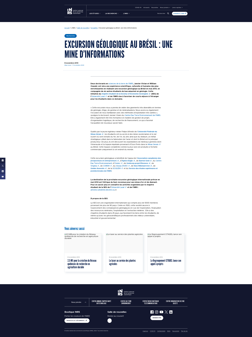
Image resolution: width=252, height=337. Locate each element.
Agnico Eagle (127, 161)
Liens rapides (176, 7)
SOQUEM (117, 168)
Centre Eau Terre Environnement (126, 302)
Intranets (146, 7)
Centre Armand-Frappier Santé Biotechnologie (101, 302)
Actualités (94, 28)
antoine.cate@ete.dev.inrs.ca (102, 190)
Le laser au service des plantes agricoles (122, 262)
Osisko (117, 163)
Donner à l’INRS (178, 13)
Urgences (145, 331)
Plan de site (184, 331)
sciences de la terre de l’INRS (121, 84)
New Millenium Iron (142, 166)
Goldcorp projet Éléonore (137, 163)
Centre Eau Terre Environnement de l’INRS (142, 115)
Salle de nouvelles (83, 28)
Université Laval (98, 96)
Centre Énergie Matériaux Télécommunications (151, 302)
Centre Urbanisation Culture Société (175, 302)
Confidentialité (161, 331)
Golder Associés (97, 168)
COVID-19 (138, 7)
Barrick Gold (144, 161)
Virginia (94, 166)
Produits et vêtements (76, 320)
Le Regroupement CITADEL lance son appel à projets (166, 262)
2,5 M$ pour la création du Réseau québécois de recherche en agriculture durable (82, 264)
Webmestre (156, 318)
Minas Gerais (153, 144)
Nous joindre (164, 7)
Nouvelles (154, 7)
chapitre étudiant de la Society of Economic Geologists (125, 94)
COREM (106, 166)
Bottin (168, 331)
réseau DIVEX (122, 166)
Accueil (66, 28)
